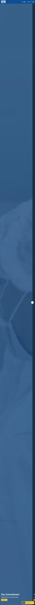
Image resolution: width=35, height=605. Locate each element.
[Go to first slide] (32, 302)
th (29, 1)
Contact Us (4, 599)
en (30, 1)
